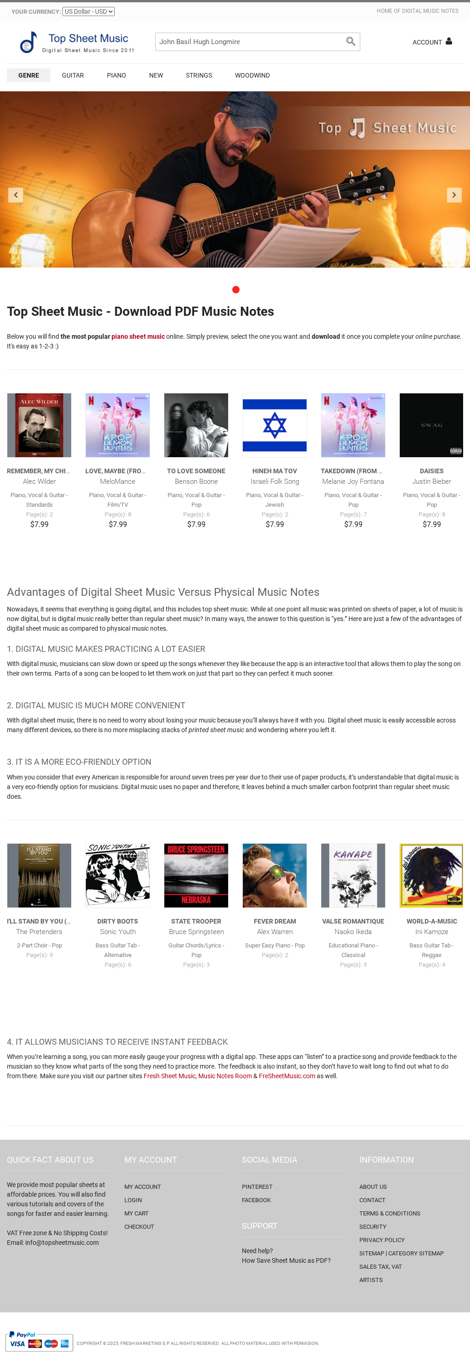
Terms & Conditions (389, 1213)
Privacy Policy (382, 1240)
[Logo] (76, 42)
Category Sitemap (416, 1253)
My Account (142, 1186)
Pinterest (257, 1186)
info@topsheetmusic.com (62, 1242)
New (156, 75)
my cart (136, 1213)
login (133, 1200)
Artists (371, 1280)
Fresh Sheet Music (170, 1076)
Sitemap (371, 1253)
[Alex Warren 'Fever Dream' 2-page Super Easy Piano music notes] (275, 875)
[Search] (351, 42)
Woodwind (252, 75)
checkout (139, 1226)
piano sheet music (138, 336)
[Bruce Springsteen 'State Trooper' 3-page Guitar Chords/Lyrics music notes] (196, 875)
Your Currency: (36, 11)
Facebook (256, 1200)
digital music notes (430, 11)
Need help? (257, 1250)
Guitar (73, 75)
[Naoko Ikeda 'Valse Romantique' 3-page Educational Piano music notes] (353, 875)
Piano (116, 75)
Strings (199, 75)
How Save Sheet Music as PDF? (286, 1260)
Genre (28, 75)
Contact (372, 1200)
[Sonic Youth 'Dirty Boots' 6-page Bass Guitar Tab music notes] (118, 875)
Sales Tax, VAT (380, 1266)
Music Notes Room (225, 1076)
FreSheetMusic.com (287, 1076)
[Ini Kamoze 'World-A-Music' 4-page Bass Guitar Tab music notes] (432, 875)
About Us (373, 1186)
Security (372, 1226)
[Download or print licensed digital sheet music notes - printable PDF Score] (235, 179)
